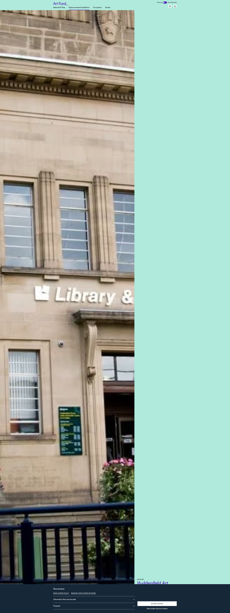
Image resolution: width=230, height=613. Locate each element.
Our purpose (97, 7)
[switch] (165, 2)
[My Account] (175, 6)
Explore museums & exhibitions (79, 7)
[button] (157, 603)
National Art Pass (59, 7)
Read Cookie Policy (61, 593)
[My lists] (170, 6)
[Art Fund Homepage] (60, 3)
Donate (107, 7)
